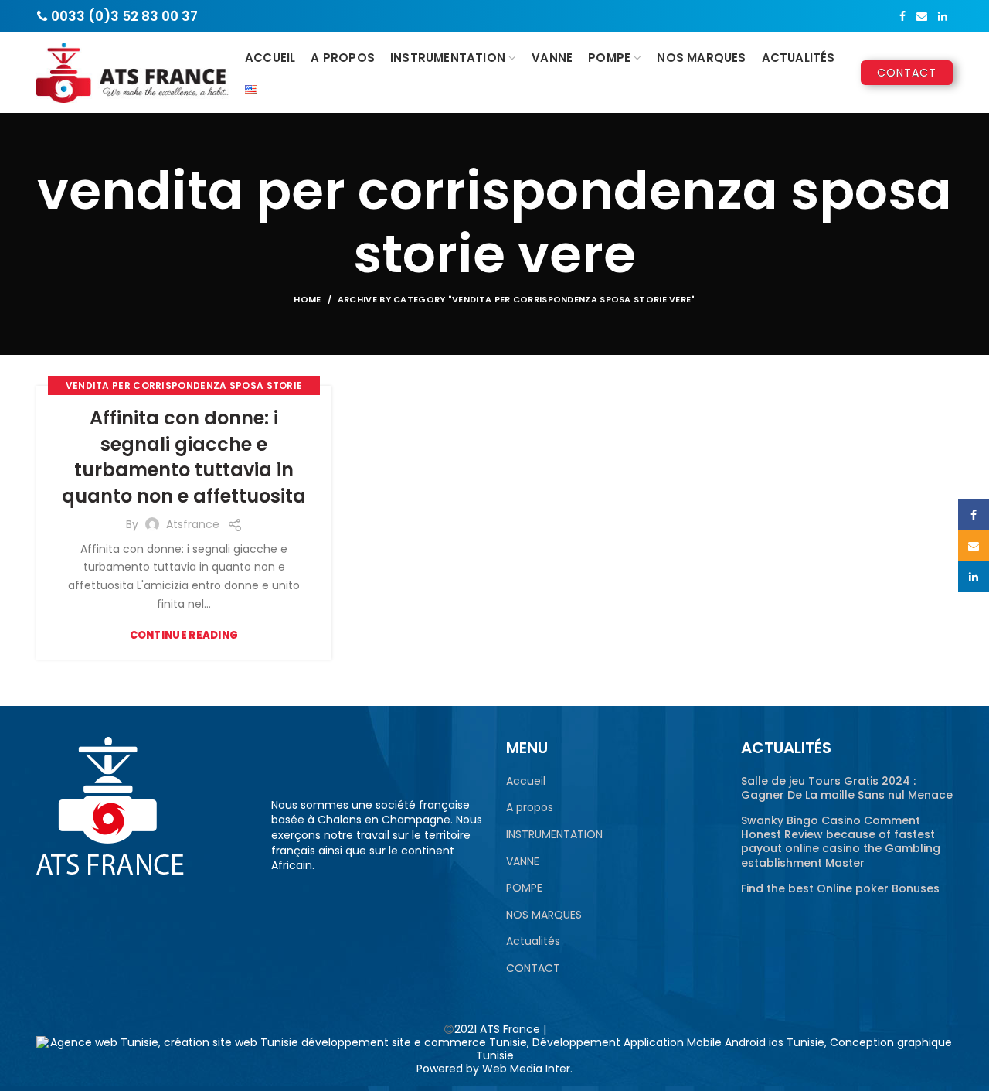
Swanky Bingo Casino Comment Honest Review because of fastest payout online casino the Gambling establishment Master (840, 841)
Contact (906, 72)
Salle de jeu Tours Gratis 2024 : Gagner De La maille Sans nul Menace (847, 788)
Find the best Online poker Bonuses (840, 888)
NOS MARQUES (544, 915)
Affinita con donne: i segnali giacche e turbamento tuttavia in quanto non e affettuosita (184, 457)
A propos (529, 807)
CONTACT (533, 968)
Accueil (525, 781)
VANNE (522, 861)
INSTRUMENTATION (554, 834)
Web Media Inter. (527, 1068)
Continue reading (184, 635)
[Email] (922, 16)
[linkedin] (943, 16)
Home (307, 299)
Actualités (533, 941)
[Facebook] (902, 16)
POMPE (524, 888)
